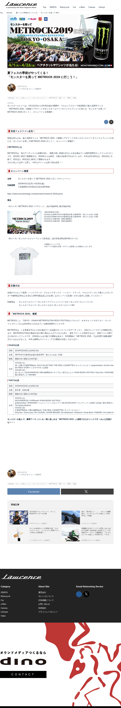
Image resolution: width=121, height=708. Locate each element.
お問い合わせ (44, 604)
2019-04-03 (22, 86)
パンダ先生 (21, 89)
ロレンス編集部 (35, 89)
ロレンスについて (46, 596)
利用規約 (42, 608)
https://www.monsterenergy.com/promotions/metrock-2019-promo (35, 194)
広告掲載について (46, 600)
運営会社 (42, 592)
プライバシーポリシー (48, 612)
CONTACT (23, 674)
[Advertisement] (29, 445)
